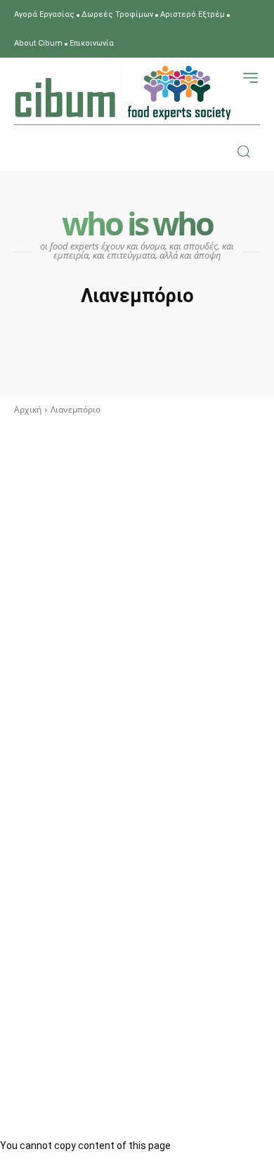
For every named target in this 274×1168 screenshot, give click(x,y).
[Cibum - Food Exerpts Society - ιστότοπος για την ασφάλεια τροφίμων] (123, 93)
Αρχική (27, 409)
